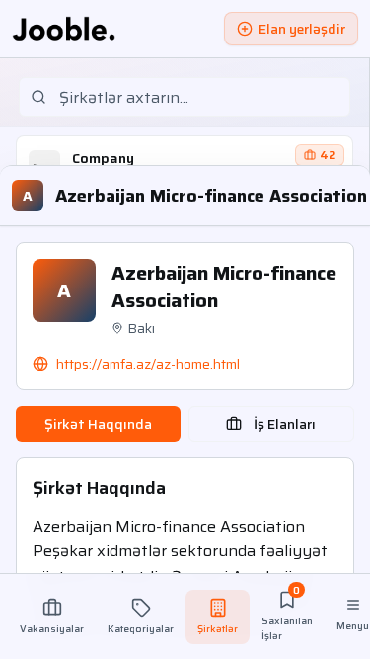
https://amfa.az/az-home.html (148, 363)
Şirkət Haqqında (98, 424)
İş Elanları (285, 424)
